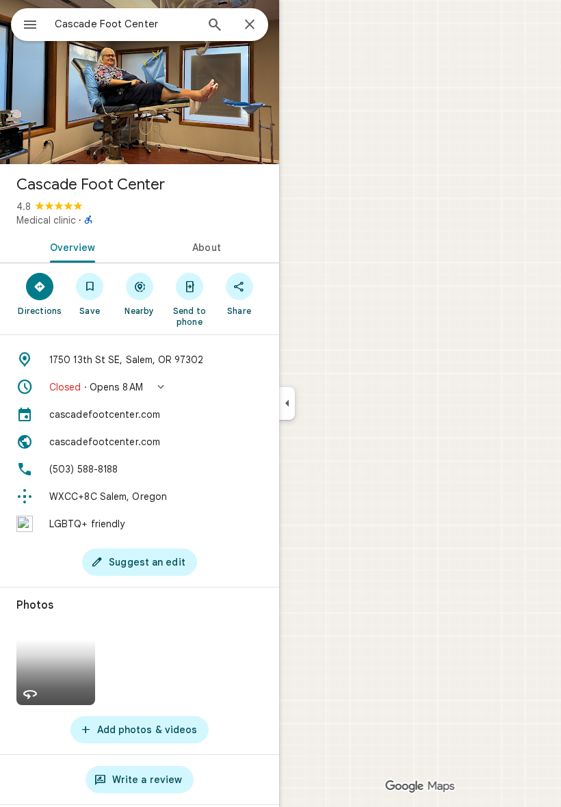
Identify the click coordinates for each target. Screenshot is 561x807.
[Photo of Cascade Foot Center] (139, 82)
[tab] (70, 246)
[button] (139, 387)
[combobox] (125, 24)
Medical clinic (46, 220)
